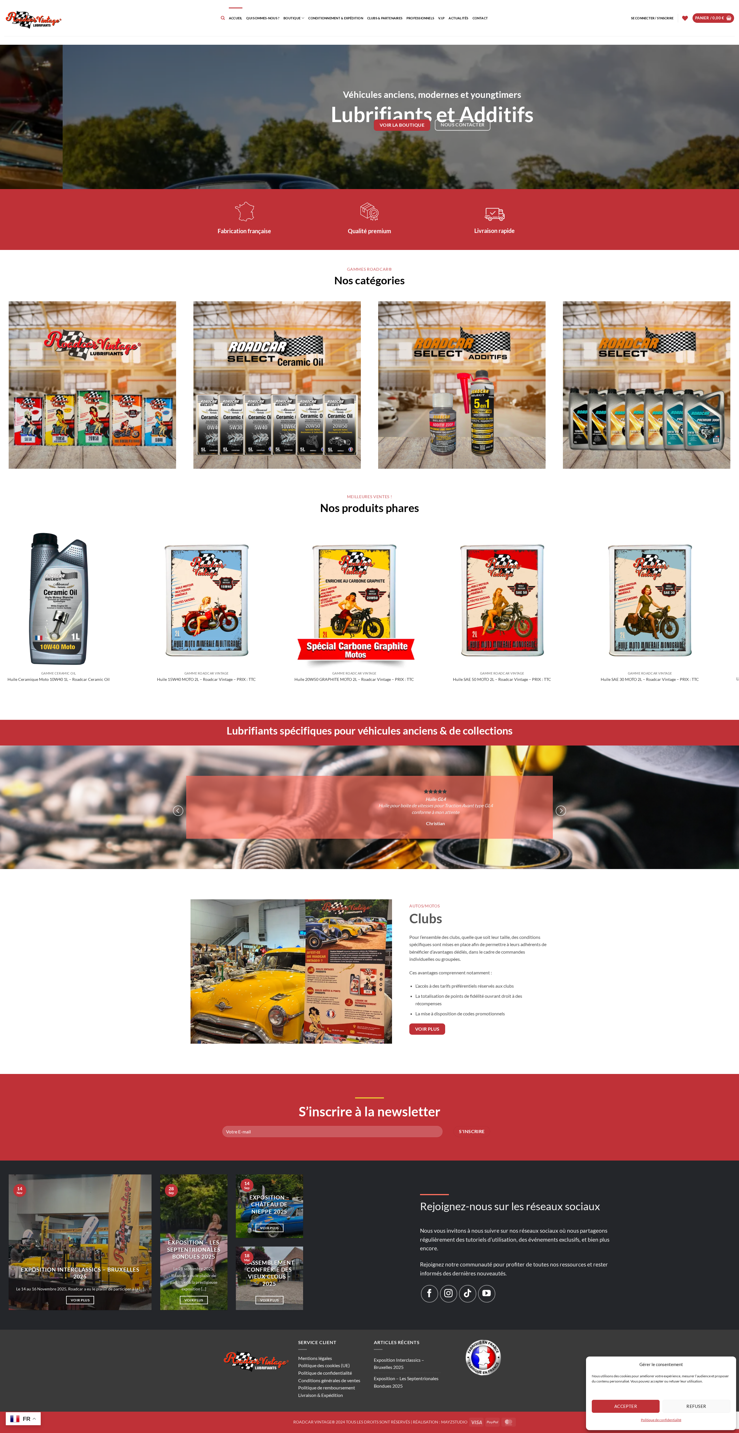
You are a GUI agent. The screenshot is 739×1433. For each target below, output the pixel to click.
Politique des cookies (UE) (324, 1352)
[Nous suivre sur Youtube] (486, 1281)
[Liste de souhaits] (685, 18)
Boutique (292, 18)
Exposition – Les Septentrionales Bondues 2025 (194, 1236)
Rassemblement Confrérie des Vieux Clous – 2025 (269, 1260)
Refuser (696, 1406)
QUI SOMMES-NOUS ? (262, 18)
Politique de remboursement (326, 1374)
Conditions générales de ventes (329, 1367)
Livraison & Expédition (320, 1382)
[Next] (717, 116)
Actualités (458, 18)
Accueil (235, 18)
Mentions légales (315, 1345)
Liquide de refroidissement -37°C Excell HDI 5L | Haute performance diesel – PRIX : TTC (386, 681)
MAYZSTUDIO (454, 1408)
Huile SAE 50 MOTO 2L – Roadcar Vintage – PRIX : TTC (90, 679)
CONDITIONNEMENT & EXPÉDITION (335, 18)
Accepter (625, 1406)
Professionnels (420, 18)
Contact (480, 18)
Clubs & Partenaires (384, 18)
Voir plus (80, 1287)
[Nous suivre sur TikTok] (467, 1281)
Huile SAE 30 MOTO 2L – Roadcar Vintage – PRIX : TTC (238, 679)
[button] (652, 18)
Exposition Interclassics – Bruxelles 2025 (80, 1260)
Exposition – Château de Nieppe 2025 (269, 1191)
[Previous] (22, 116)
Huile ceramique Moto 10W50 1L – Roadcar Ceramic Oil (681, 679)
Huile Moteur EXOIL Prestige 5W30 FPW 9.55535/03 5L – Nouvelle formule (533, 681)
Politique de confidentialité (661, 1420)
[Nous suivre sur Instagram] (448, 1281)
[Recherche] (223, 18)
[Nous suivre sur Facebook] (429, 1281)
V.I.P (441, 18)
